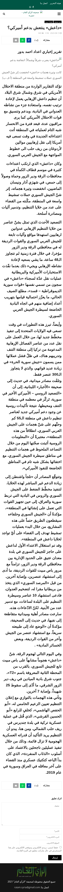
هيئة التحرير (55, 3)
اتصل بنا (43, 3)
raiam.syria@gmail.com (27, 887)
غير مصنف (57, 22)
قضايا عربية (48, 22)
